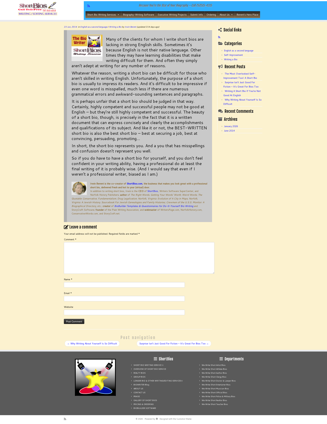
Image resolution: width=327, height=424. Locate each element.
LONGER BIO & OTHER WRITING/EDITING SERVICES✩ (158, 380)
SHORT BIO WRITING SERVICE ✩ (149, 365)
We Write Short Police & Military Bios (218, 396)
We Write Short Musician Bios (215, 388)
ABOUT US (138, 388)
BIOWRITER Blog (141, 384)
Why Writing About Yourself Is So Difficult (92, 343)
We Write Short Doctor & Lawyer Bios (219, 380)
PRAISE (137, 396)
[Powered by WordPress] (157, 418)
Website (68, 307)
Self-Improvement (233, 54)
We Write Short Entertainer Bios (216, 384)
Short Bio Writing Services (101, 14)
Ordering (211, 14)
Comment (70, 239)
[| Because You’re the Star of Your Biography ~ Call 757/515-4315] (37, 9)
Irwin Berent (130, 26)
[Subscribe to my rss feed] (220, 37)
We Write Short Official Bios (214, 392)
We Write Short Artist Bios (213, 365)
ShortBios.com (134, 183)
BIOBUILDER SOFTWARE (145, 408)
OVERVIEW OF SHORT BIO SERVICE (150, 369)
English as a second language (94, 26)
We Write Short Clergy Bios (214, 377)
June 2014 (229, 130)
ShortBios (152, 191)
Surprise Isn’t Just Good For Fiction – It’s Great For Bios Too (174, 343)
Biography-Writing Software (138, 14)
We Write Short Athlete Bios (214, 369)
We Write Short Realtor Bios (214, 400)
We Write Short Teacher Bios (215, 404)
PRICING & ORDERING (144, 404)
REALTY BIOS (140, 373)
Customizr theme (183, 419)
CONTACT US (139, 392)
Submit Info (196, 14)
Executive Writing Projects (172, 14)
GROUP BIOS (139, 377)
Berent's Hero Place (247, 14)
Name (68, 279)
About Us (225, 14)
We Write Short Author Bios (214, 373)
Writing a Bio (115, 26)
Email (68, 293)
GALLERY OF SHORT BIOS (145, 400)
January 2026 (231, 126)
